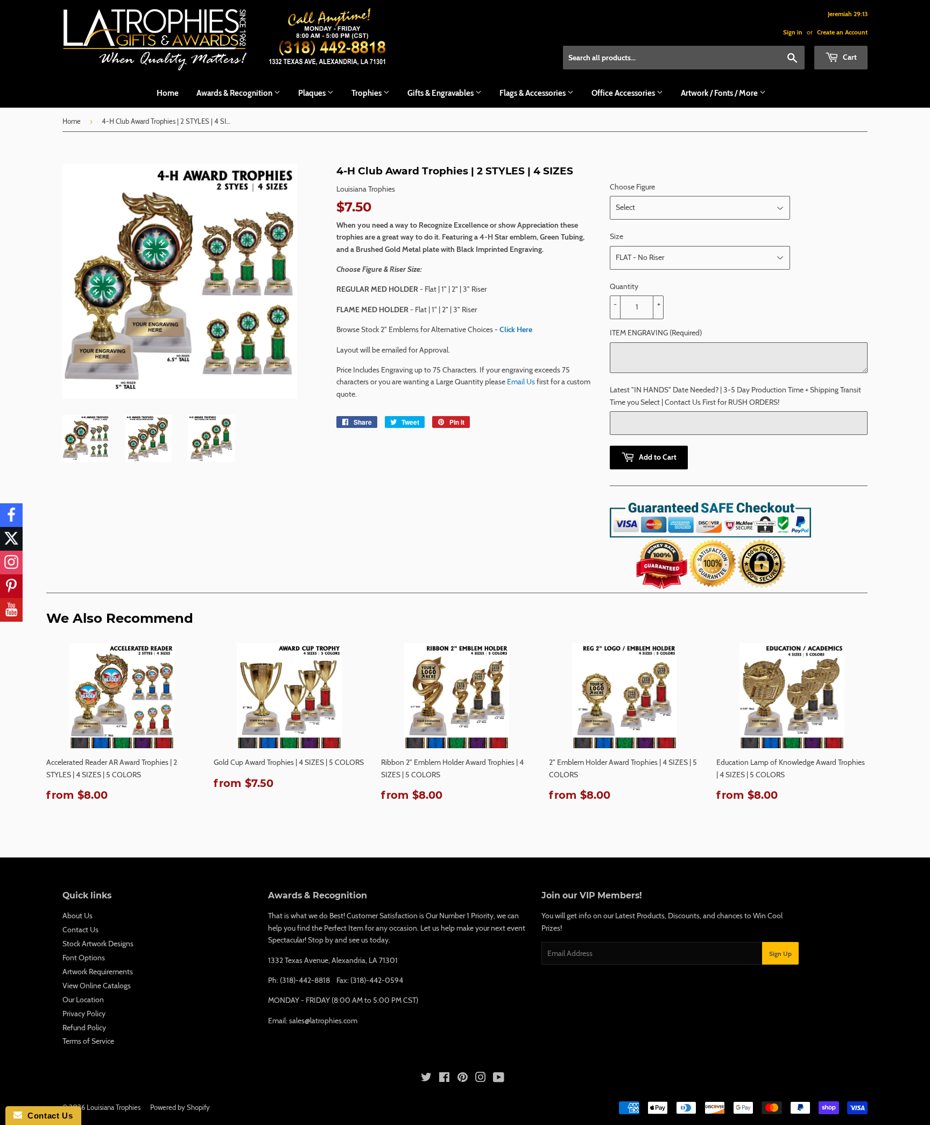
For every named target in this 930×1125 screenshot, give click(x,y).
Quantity (624, 286)
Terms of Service (88, 1041)
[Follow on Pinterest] (11, 586)
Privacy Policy (83, 1013)
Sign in (792, 32)
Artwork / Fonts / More (720, 93)
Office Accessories (624, 93)
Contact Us (80, 929)
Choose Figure (632, 187)
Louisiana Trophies (113, 1107)
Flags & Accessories (533, 93)
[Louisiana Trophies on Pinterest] (462, 1079)
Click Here (515, 329)
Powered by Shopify (180, 1107)
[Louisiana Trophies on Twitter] (426, 1079)
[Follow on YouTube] (11, 610)
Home (168, 93)
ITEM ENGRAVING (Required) (656, 333)
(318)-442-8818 (305, 980)
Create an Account (842, 32)
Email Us (521, 381)
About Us (77, 915)
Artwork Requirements (97, 971)
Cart (849, 57)
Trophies (367, 93)
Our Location (83, 999)
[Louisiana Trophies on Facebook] (444, 1079)
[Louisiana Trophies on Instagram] (480, 1079)
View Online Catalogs (96, 985)
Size (616, 236)
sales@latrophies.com (323, 1020)
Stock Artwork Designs (97, 943)
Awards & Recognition (235, 93)
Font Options (83, 957)
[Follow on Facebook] (11, 515)
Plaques (312, 93)
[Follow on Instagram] (11, 562)
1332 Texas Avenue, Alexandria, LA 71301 (333, 960)
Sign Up (780, 954)
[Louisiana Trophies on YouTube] (498, 1079)
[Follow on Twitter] (11, 539)
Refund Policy (84, 1027)
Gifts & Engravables (441, 93)
